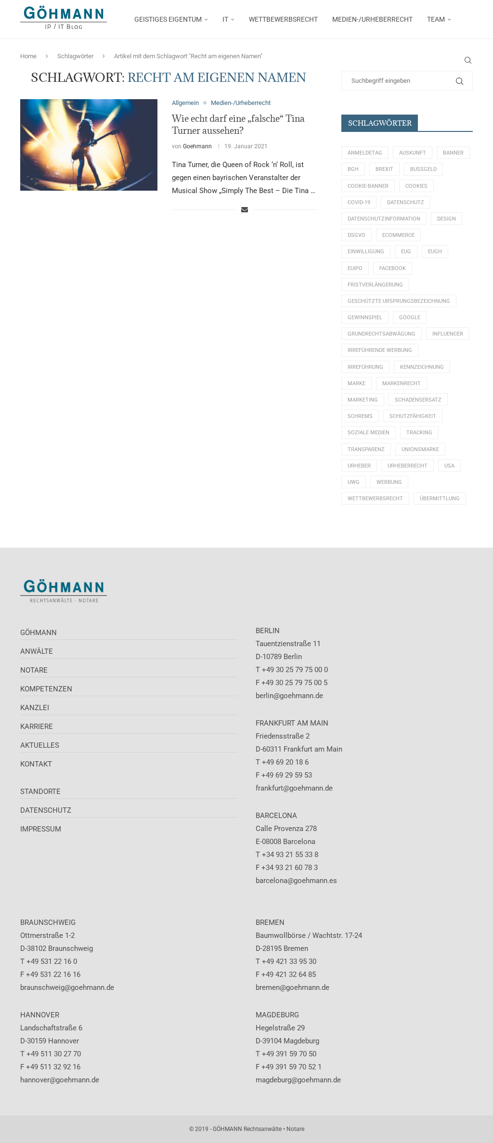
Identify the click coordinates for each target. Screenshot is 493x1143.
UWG (354, 482)
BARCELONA (276, 815)
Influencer (447, 334)
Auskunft (412, 153)
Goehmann (197, 146)
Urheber (359, 466)
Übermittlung (440, 498)
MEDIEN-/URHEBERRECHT (372, 19)
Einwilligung (366, 251)
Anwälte (36, 651)
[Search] (468, 60)
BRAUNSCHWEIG (48, 922)
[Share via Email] (244, 209)
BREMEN (270, 922)
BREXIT (384, 169)
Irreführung (365, 367)
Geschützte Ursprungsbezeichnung (399, 301)
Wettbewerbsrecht (375, 498)
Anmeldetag (365, 153)
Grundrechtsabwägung (381, 334)
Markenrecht (401, 383)
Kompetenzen (46, 689)
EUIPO (355, 268)
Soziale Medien (368, 432)
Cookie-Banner (368, 186)
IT (225, 19)
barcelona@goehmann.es (296, 880)
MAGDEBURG (277, 1015)
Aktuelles (39, 745)
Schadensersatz (418, 400)
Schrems (360, 416)
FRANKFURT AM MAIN (292, 723)
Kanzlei (34, 707)
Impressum (40, 829)
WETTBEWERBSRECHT (283, 19)
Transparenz (366, 449)
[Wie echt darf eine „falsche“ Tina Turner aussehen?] (88, 145)
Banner (453, 153)
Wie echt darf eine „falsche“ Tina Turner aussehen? (238, 124)
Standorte (40, 791)
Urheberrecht (408, 466)
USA (449, 466)
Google (409, 317)
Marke (356, 383)
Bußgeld (423, 169)
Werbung (389, 482)
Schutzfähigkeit (412, 416)
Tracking (419, 432)
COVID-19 (359, 202)
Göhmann (38, 632)
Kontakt (36, 764)
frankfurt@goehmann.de (294, 788)
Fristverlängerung (375, 285)
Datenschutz (405, 202)
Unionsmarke (420, 449)
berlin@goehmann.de (289, 695)
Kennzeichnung (422, 367)
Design (446, 219)
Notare (34, 670)
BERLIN (268, 630)
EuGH (435, 251)
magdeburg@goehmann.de (298, 1080)
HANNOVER (39, 1015)
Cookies (416, 186)
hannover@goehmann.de (59, 1080)
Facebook (392, 268)
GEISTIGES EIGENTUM (168, 19)
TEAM (436, 19)
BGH (353, 169)
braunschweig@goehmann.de (67, 987)
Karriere (36, 726)
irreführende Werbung (380, 350)
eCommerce (398, 235)
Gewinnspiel (365, 317)
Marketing (363, 400)
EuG (406, 251)
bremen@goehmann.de (292, 987)
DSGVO (356, 235)
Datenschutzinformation (384, 219)
